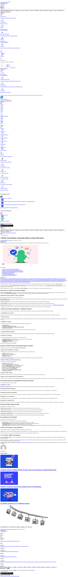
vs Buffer (7, 567)
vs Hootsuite (3, 567)
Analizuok (29, 561)
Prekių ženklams (6, 551)
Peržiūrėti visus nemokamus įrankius (6, 223)
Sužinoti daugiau (12, 67)
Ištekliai (2, 125)
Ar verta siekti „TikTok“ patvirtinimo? (24, 282)
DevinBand (4, 571)
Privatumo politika (11, 541)
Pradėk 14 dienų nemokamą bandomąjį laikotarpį (8, 529)
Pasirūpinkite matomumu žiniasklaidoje (20, 281)
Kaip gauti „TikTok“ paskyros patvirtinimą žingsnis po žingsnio (41, 279)
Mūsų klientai (16, 551)
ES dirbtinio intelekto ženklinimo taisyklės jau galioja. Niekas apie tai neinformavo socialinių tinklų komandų (28, 470)
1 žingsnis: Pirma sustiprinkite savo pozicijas (58, 279)
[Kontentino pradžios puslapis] (5, 2)
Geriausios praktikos (3, 240)
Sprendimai (2, 69)
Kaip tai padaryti (9, 240)
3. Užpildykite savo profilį (7, 279)
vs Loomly (22, 567)
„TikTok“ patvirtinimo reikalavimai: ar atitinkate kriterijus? (42, 278)
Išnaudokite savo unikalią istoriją (42, 281)
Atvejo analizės (14, 556)
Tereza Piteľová (2, 451)
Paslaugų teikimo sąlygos (4, 541)
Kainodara (2, 224)
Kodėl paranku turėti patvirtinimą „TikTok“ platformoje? (24, 278)
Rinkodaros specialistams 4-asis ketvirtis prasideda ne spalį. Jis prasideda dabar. (20, 486)
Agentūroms (2, 551)
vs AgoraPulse (18, 567)
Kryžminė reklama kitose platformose (8, 281)
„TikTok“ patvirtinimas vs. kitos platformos (11, 282)
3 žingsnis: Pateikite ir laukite (19, 280)
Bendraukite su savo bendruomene (31, 281)
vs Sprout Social (12, 567)
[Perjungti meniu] (2, 5)
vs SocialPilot (31, 567)
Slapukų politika (16, 541)
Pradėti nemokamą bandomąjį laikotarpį (10, 232)
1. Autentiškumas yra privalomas (57, 278)
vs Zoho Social (51, 567)
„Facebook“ (13, 429)
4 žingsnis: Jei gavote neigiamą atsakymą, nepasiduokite (33, 280)
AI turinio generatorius (34, 561)
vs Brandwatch (45, 567)
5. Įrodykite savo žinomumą (26, 279)
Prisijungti (2, 6)
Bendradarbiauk (9, 561)
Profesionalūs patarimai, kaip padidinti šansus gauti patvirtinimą (52, 280)
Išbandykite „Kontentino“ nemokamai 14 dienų (25, 442)
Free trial (1, 3)
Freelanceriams (11, 551)
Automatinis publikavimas (23, 561)
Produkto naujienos (7, 556)
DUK (11, 556)
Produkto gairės (2, 546)
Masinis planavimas (46, 561)
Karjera (6, 546)
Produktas (2, 13)
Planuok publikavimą (15, 561)
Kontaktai (15, 546)
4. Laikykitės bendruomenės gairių (16, 279)
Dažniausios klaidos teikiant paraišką (53, 281)
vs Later (55, 567)
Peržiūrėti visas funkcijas (4, 68)
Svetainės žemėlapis (25, 546)
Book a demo (5, 3)
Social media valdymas (52, 561)
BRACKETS (33, 570)
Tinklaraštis (2, 556)
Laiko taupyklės (40, 561)
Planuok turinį (2, 561)
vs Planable (27, 567)
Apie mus (12, 546)
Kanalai (2, 102)
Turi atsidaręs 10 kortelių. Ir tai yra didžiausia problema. (15, 503)
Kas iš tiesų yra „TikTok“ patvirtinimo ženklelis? (8, 278)
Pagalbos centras (19, 546)
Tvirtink (6, 561)
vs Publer (40, 567)
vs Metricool (36, 567)
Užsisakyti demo (3, 530)
